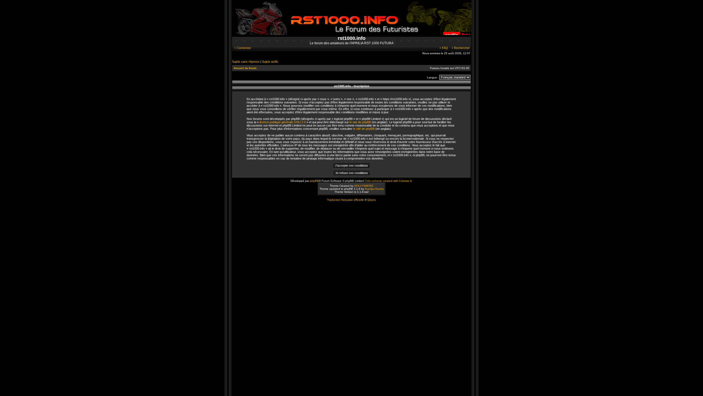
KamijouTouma (374, 188)
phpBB (314, 180)
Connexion (243, 48)
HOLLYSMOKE (363, 185)
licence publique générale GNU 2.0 (283, 122)
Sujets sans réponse (246, 61)
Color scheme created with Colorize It (388, 180)
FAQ (444, 48)
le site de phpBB (360, 122)
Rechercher (461, 48)
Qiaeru (371, 199)
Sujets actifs (270, 61)
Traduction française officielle (345, 199)
